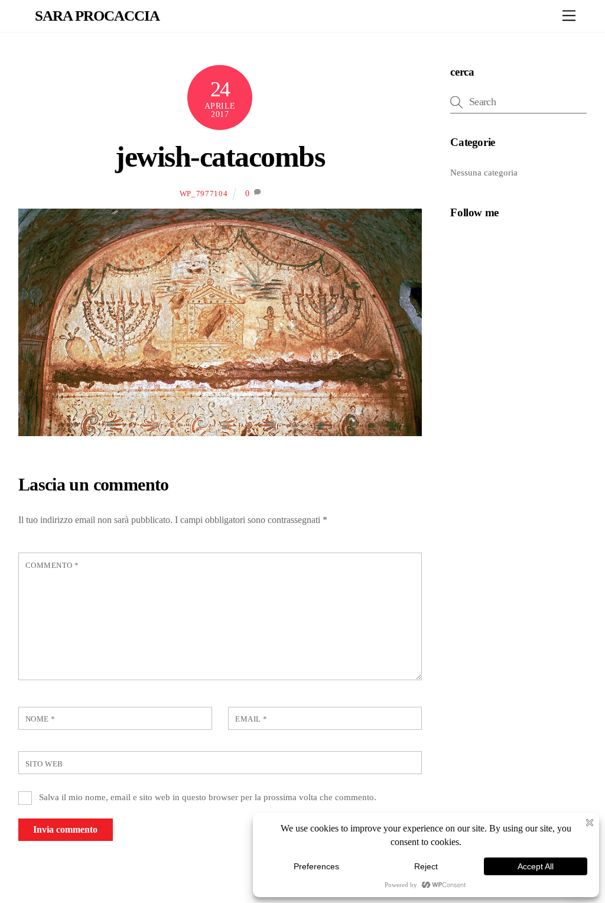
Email (251, 719)
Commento (52, 565)
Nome (40, 719)
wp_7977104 (203, 193)
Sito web (44, 764)
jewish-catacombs (219, 157)
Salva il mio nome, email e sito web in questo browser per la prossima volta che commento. (207, 797)
